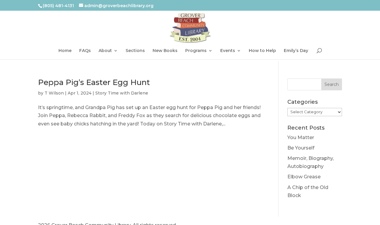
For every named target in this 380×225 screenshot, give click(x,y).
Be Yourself (300, 148)
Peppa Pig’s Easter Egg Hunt (94, 82)
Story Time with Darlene (121, 93)
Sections (135, 52)
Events (227, 52)
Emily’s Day (296, 52)
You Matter (300, 137)
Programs (196, 52)
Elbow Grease (304, 177)
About (105, 52)
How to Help (262, 52)
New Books (165, 52)
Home (65, 52)
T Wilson (54, 93)
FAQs (85, 52)
